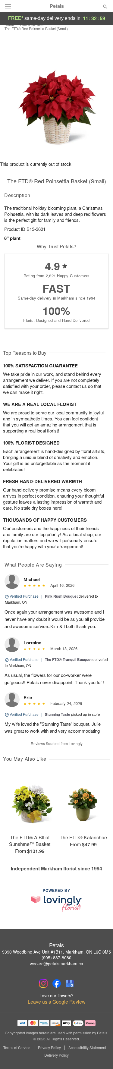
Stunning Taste (57, 714)
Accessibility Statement (87, 1047)
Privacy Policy (49, 1047)
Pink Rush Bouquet (61, 596)
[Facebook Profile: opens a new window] (56, 983)
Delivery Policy (56, 1055)
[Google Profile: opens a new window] (70, 983)
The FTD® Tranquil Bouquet (68, 659)
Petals (57, 6)
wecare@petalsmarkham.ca (56, 964)
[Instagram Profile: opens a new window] (43, 983)
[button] (100, 1055)
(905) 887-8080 (56, 957)
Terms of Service (16, 1047)
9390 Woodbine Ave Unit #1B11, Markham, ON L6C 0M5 (56, 952)
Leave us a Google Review (57, 1001)
